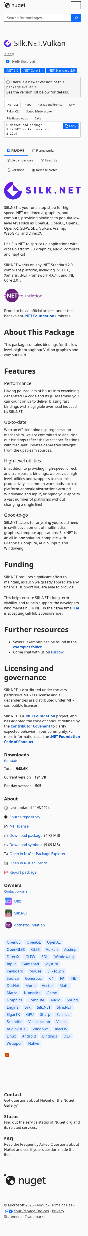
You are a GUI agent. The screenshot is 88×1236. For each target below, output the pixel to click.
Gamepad (30, 963)
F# (62, 978)
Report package (23, 872)
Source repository (24, 816)
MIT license (19, 826)
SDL (45, 956)
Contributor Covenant (30, 726)
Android (29, 1036)
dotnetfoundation (29, 925)
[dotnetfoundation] (8, 925)
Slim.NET (64, 1007)
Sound (72, 1000)
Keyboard (15, 971)
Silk (28, 1007)
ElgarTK (13, 1014)
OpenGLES (16, 949)
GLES (35, 949)
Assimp (70, 949)
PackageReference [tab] (50, 105)
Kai (76, 608)
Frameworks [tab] (44, 150)
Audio (55, 1000)
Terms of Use (61, 1205)
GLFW (30, 956)
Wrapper (14, 1043)
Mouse (35, 971)
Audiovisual (16, 1028)
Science (63, 1014)
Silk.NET (21, 913)
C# (51, 978)
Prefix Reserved (23, 61)
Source (13, 978)
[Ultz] (8, 901)
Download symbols (25, 844)
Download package (25, 835)
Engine (13, 1007)
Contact (13, 1094)
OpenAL (53, 942)
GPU (30, 1014)
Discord (58, 652)
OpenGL (34, 942)
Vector (47, 985)
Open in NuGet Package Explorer (37, 853)
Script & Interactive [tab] (39, 111)
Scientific (14, 1021)
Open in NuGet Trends (28, 863)
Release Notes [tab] (46, 170)
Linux (11, 1036)
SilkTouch (56, 971)
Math (64, 985)
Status (11, 1116)
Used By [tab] (50, 160)
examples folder (27, 646)
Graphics (14, 1000)
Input (11, 963)
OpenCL (13, 942)
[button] (71, 126)
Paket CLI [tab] (13, 111)
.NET (74, 978)
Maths (12, 992)
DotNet (13, 985)
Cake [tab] (38, 118)
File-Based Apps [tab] (17, 118)
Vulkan (52, 949)
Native (33, 1043)
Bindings (49, 1036)
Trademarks (35, 1216)
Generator (34, 978)
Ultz (17, 901)
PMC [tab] (28, 105)
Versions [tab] (17, 170)
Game (52, 992)
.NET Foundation (39, 315)
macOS (61, 1028)
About (42, 1205)
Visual (61, 1021)
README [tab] (17, 150)
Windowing (64, 956)
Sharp (45, 1014)
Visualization (39, 1021)
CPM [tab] (72, 105)
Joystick (51, 963)
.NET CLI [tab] (12, 105)
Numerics (32, 992)
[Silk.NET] (8, 913)
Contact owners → (18, 891)
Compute (36, 1000)
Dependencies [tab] (22, 160)
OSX (66, 1036)
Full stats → (13, 760)
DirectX (13, 956)
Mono (30, 985)
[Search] (76, 18)
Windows (41, 1028)
